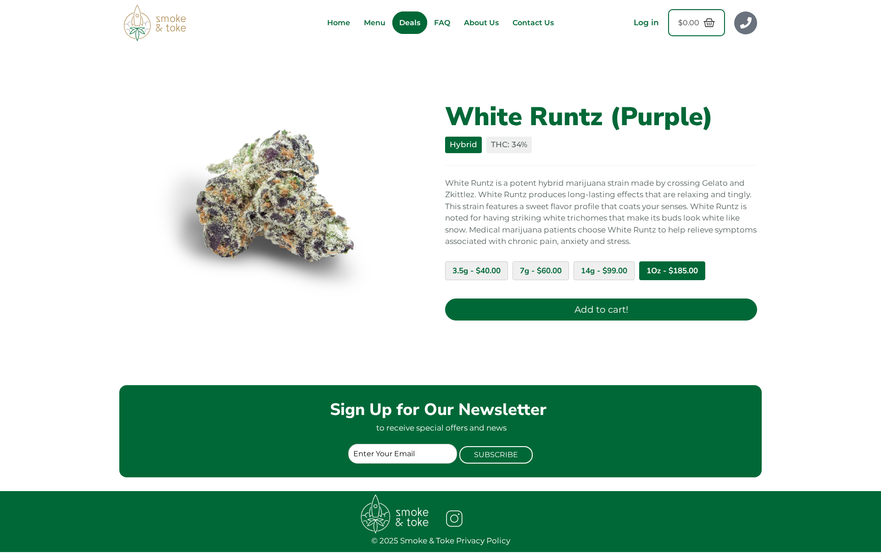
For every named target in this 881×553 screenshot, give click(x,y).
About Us (481, 22)
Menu (374, 22)
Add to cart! (601, 309)
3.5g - (476, 270)
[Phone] (745, 22)
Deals (409, 22)
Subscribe (496, 454)
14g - (604, 270)
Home (338, 22)
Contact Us (533, 22)
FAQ (442, 22)
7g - (541, 270)
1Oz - (672, 270)
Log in (646, 22)
